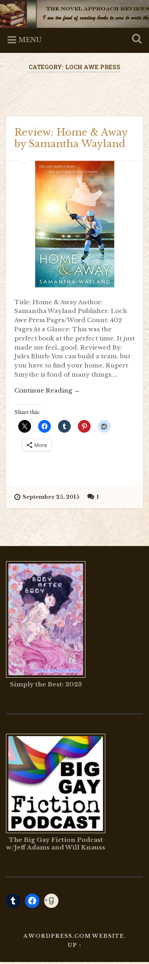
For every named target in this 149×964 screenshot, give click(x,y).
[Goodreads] (51, 901)
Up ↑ (75, 945)
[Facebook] (32, 901)
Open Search (135, 39)
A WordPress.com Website (73, 936)
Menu (30, 40)
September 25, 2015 (51, 497)
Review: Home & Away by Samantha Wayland (70, 138)
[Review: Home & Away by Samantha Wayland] (74, 224)
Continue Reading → (47, 390)
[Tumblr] (13, 901)
